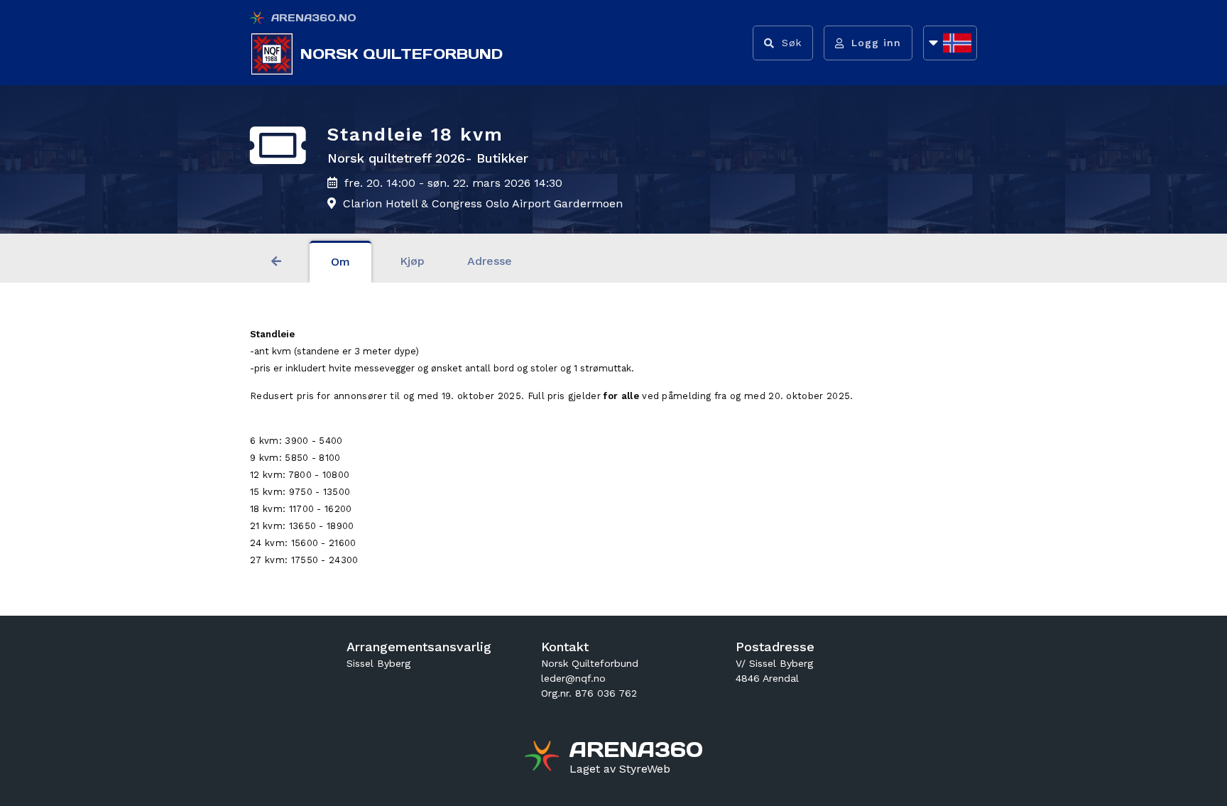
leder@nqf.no (573, 678)
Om (340, 261)
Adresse (489, 261)
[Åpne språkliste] (950, 43)
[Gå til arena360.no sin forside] (543, 758)
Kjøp (412, 261)
